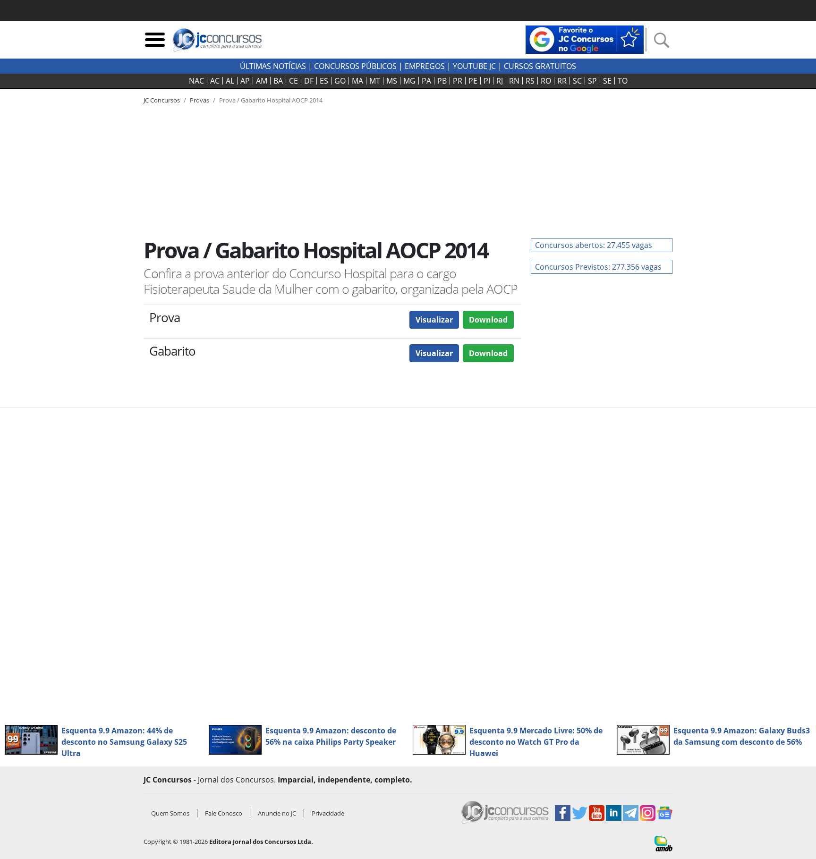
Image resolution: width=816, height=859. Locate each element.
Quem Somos (170, 813)
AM (261, 81)
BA (278, 81)
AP (245, 81)
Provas (199, 100)
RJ (499, 81)
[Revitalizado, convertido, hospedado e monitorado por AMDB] (663, 843)
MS (391, 81)
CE (293, 81)
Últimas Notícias (273, 66)
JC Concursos (162, 100)
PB (442, 81)
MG (409, 81)
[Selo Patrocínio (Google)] (585, 39)
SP (592, 81)
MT (374, 81)
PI (487, 81)
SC (577, 81)
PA (426, 81)
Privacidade (328, 813)
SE (607, 81)
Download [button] (488, 320)
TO (623, 81)
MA (357, 81)
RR (562, 81)
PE (472, 81)
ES (324, 81)
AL (230, 81)
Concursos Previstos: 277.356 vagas (598, 267)
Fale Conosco (223, 813)
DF (309, 81)
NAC (196, 81)
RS (530, 81)
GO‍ (340, 81)
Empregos (425, 66)
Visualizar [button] (434, 320)
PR (457, 81)
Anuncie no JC (277, 813)
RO (546, 81)
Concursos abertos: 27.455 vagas (593, 245)
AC (215, 81)
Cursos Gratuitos (540, 66)
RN (514, 81)
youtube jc (474, 66)
